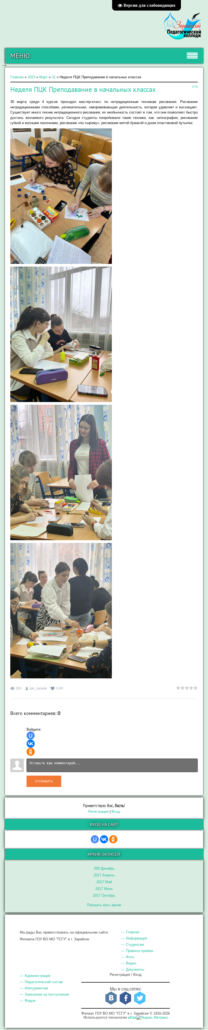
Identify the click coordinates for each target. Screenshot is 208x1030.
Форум (30, 1001)
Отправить (44, 781)
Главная (17, 77)
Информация (136, 938)
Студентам (135, 944)
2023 (31, 77)
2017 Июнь (104, 889)
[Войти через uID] (31, 735)
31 (54, 77)
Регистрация (98, 811)
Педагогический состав (44, 982)
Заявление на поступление (47, 994)
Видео (131, 963)
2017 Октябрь (104, 895)
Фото (130, 957)
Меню (20, 55)
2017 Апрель (104, 875)
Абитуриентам (36, 988)
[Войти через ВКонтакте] (31, 744)
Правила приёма (139, 951)
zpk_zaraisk (38, 688)
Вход (116, 811)
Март (43, 77)
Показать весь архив (104, 905)
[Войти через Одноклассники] (31, 752)
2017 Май (104, 882)
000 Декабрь (104, 868)
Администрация (37, 976)
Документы (135, 969)
